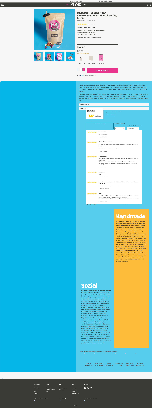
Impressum (74, 388)
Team (35, 389)
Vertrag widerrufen (75, 393)
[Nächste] (141, 125)
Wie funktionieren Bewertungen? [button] (100, 123)
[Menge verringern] (78, 69)
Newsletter (36, 393)
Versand (87, 53)
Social (85, 4)
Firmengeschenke (62, 388)
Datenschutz (74, 389)
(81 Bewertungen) (91, 24)
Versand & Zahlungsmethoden (50, 388)
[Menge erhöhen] (83, 69)
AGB (47, 391)
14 (138, 125)
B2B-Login (61, 389)
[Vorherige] (124, 125)
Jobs (35, 391)
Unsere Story (36, 388)
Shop (67, 4)
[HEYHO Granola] (76, 4)
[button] (147, 5)
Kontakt (73, 391)
